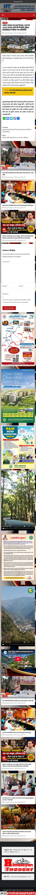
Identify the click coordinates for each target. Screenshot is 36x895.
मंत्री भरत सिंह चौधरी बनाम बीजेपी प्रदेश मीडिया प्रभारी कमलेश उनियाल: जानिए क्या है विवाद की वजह (16, 832)
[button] (3, 15)
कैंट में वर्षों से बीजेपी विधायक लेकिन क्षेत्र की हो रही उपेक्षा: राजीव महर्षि (17, 701)
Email (21, 286)
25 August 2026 (19, 208)
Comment (6, 262)
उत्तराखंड (5, 23)
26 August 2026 (19, 177)
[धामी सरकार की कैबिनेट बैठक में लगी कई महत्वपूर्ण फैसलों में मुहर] (18, 192)
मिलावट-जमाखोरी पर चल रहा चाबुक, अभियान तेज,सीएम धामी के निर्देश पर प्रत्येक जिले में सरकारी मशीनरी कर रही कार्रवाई (17, 237)
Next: (15, 136)
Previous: (16, 129)
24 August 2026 (19, 240)
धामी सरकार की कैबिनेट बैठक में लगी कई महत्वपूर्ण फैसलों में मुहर (17, 205)
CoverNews (26, 890)
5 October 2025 (20, 33)
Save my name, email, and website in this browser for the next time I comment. (17, 301)
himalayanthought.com (9, 33)
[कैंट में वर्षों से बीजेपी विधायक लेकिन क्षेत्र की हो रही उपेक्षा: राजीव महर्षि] (18, 159)
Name (5, 286)
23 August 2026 (19, 836)
